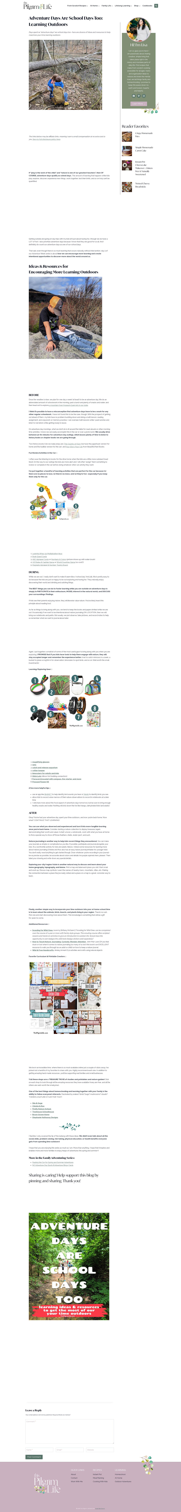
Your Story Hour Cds (74, 447)
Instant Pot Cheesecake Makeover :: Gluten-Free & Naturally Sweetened (144, 168)
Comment (31, 1421)
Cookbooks (147, 6)
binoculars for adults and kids (45, 773)
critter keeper (38, 770)
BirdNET (48, 794)
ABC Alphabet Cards (40, 559)
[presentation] (127, 137)
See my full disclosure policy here (46, 139)
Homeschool (120, 1474)
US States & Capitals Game (43, 562)
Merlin (86, 794)
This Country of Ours (72, 444)
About (73, 1474)
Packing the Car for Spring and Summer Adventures (52, 1162)
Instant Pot (97, 1474)
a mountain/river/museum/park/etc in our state (68, 405)
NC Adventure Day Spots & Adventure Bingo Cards (52, 1165)
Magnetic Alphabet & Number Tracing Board (50, 565)
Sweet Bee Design (100, 1508)
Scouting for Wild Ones (42, 930)
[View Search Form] (156, 6)
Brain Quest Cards (39, 557)
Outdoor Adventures (123, 1481)
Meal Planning (98, 1478)
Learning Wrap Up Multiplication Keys (47, 554)
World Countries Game (66, 562)
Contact (74, 1478)
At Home (118, 1478)
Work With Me (77, 1481)
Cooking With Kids (100, 1481)
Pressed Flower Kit (40, 782)
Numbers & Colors (58, 559)
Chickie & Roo (38, 1106)
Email (59, 1450)
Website (90, 1450)
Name (29, 1450)
